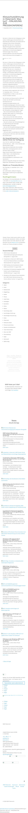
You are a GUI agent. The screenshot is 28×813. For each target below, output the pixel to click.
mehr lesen (5, 447)
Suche (14, 788)
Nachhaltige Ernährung (9, 313)
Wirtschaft (6, 339)
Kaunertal (6, 304)
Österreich (6, 320)
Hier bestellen (14, 390)
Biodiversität (7, 289)
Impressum (15, 784)
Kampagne (6, 301)
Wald (5, 336)
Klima (5, 306)
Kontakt (22, 786)
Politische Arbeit (8, 322)
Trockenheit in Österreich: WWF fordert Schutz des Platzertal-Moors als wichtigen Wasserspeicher (14, 260)
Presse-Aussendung (17, 28)
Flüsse (5, 296)
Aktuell (17, 786)
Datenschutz (22, 784)
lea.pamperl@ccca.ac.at (16, 181)
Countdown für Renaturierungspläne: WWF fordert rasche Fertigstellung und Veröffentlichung (14, 271)
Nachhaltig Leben (8, 311)
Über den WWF (7, 332)
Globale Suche (14, 242)
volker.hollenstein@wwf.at (12, 191)
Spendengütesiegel (7, 754)
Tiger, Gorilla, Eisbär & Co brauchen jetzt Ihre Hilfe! (14, 357)
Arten (5, 287)
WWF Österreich (7, 784)
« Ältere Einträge (7, 661)
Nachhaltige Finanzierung (10, 315)
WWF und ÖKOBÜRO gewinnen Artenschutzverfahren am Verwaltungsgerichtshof (11, 590)
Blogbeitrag (6, 292)
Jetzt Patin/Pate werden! (14, 376)
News (5, 318)
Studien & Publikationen (9, 327)
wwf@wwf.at (6, 738)
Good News (6, 299)
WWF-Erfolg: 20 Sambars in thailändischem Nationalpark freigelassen (10, 567)
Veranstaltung (7, 334)
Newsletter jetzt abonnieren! (13, 683)
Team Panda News (8, 329)
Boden (5, 294)
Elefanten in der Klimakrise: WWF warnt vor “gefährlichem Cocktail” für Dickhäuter (13, 640)
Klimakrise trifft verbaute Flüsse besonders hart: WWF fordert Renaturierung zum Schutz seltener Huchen (14, 277)
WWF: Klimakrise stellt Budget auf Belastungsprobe (12, 614)
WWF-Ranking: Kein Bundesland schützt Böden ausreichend (13, 484)
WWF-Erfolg (6, 341)
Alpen (5, 285)
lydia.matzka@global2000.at (9, 186)
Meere (5, 308)
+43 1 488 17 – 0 (6, 736)
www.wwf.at (6, 740)
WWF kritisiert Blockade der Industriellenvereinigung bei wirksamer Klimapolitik (13, 254)
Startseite (2, 808)
